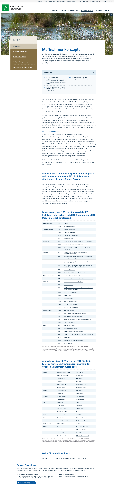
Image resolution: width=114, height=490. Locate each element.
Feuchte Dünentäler (68, 238)
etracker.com (37, 470)
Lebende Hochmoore (69, 310)
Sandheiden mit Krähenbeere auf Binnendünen (75, 244)
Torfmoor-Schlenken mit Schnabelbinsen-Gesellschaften (77, 319)
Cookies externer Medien (66, 474)
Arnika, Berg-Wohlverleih (82, 426)
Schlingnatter (79, 390)
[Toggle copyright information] (111, 14)
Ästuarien (66, 223)
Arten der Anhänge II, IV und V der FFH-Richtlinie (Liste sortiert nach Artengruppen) (55, 89)
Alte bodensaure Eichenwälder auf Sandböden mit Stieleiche (78, 334)
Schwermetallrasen (68, 284)
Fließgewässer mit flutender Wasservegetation (75, 272)
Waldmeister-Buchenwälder (70, 328)
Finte (77, 402)
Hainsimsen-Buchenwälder (70, 325)
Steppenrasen (67, 295)
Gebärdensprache (94, 1)
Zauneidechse (79, 393)
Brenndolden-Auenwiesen (70, 304)
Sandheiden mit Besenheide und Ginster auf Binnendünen (78, 241)
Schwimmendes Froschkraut (83, 429)
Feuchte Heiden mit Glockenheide (72, 275)
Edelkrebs (78, 423)
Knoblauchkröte (80, 399)
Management (56, 44)
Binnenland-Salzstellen (69, 232)
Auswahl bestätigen (24, 483)
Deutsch (105, 1)
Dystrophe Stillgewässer (69, 269)
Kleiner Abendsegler (81, 387)
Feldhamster (79, 378)
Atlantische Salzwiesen (69, 229)
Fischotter (78, 381)
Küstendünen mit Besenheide (71, 235)
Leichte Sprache (83, 1)
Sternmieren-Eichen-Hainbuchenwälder (73, 331)
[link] (54, 10)
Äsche (77, 411)
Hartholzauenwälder (69, 343)
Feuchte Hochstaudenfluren (70, 301)
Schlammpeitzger (80, 408)
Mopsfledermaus (80, 375)
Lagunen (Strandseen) (69, 226)
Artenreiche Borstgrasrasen (70, 292)
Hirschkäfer (79, 414)
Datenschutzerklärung (79, 470)
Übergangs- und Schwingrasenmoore (73, 316)
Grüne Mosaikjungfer (81, 417)
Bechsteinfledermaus (81, 384)
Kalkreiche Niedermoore (70, 322)
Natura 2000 (48, 44)
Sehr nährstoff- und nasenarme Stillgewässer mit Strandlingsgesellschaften (75, 253)
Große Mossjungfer (81, 420)
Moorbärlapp (79, 432)
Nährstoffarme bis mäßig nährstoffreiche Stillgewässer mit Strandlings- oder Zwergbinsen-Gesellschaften (78, 257)
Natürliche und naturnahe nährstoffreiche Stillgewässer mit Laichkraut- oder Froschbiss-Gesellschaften (78, 266)
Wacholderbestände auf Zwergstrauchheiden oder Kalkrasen (78, 278)
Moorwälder (67, 337)
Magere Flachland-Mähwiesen (71, 307)
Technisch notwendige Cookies (28, 474)
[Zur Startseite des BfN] (15, 7)
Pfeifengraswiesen (68, 298)
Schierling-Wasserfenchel (82, 435)
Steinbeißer (79, 405)
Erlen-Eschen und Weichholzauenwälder (73, 340)
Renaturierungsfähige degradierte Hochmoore (75, 313)
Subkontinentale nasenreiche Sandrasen (73, 281)
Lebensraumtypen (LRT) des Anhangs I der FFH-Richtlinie (80, 78)
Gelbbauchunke (80, 396)
